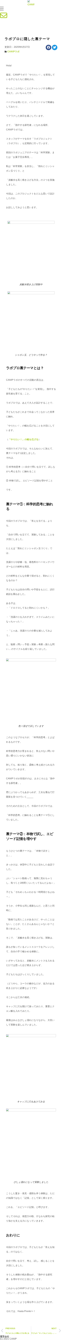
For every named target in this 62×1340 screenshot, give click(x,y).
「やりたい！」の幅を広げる (23, 439)
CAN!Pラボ (13, 51)
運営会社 (4, 1336)
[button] (31, 9)
